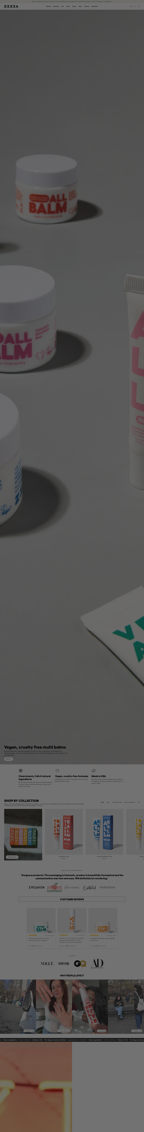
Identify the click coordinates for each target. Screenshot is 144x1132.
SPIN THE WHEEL (72, 591)
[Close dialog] (89, 535)
